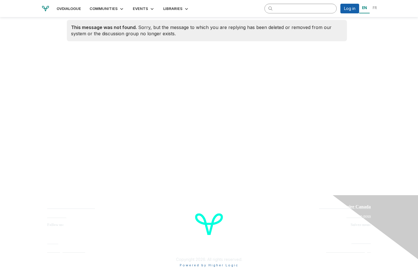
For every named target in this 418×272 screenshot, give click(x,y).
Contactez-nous (358, 216)
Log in (349, 8)
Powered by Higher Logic (209, 265)
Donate (52, 242)
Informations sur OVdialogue (348, 251)
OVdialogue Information (66, 251)
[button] (107, 8)
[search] (270, 8)
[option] (375, 9)
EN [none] (364, 7)
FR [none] (375, 7)
